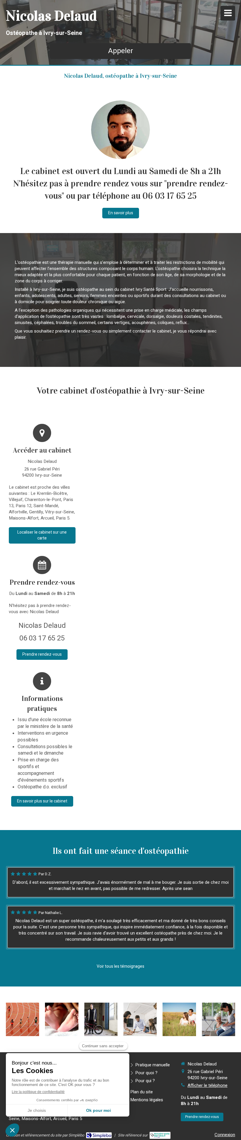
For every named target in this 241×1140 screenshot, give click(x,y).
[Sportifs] (22, 1019)
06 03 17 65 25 (42, 638)
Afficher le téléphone (207, 1085)
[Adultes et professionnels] (140, 1019)
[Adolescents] (101, 1019)
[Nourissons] (61, 1019)
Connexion (225, 1134)
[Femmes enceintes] (179, 1019)
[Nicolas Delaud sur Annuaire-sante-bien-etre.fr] (160, 1135)
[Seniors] (218, 1019)
